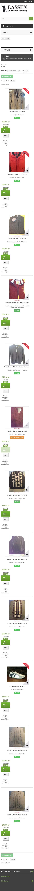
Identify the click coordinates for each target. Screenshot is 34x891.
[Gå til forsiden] (3, 38)
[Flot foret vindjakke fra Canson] (17, 162)
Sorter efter (4, 70)
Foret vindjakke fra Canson (17, 111)
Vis (23, 70)
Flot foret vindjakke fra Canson (17, 174)
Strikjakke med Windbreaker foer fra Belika (17, 367)
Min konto (5, 881)
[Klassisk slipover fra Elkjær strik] (17, 417)
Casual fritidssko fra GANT (17, 686)
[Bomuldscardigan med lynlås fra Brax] (17, 289)
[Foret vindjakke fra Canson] (17, 99)
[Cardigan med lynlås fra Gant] (17, 225)
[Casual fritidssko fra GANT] (17, 674)
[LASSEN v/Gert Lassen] (17, 8)
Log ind (30, 1)
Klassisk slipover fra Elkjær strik (17, 431)
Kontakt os (25, 1)
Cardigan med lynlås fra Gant (17, 238)
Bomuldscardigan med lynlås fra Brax (17, 302)
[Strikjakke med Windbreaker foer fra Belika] (17, 354)
